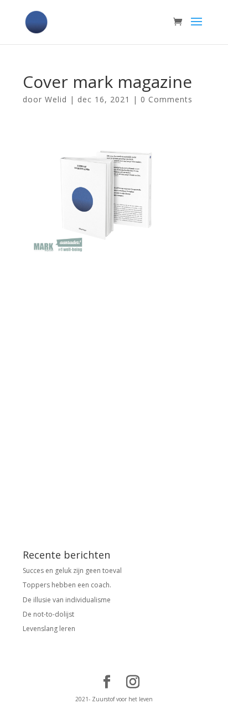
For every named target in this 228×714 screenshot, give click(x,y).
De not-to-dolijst (48, 614)
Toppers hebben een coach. (67, 585)
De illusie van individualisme (67, 599)
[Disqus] (114, 392)
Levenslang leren (49, 628)
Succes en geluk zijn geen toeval (72, 570)
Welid (56, 99)
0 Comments (167, 99)
